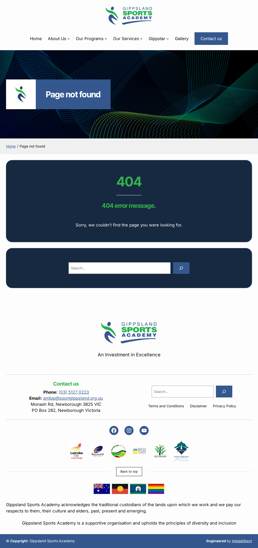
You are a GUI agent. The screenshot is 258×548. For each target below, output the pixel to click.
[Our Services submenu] (141, 38)
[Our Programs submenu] (106, 38)
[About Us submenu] (68, 38)
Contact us (211, 38)
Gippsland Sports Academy (52, 541)
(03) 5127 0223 (74, 392)
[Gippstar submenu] (167, 38)
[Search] (181, 268)
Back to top (129, 471)
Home (36, 38)
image (242, 541)
